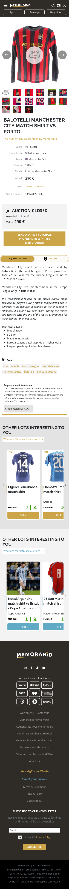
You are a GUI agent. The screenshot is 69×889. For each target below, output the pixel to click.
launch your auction (34, 779)
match (15, 366)
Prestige (34, 12)
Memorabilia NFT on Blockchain (34, 740)
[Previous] (3, 485)
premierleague (50, 366)
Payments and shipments (34, 747)
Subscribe (34, 847)
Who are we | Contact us (34, 713)
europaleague (30, 366)
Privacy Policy (34, 793)
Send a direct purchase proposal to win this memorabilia (34, 238)
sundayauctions (46, 371)
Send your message (18, 409)
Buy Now (55, 12)
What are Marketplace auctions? (22, 551)
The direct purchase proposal (34, 733)
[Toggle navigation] (6, 5)
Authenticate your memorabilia (34, 726)
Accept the (38, 837)
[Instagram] (25, 668)
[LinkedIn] (43, 668)
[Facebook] (31, 668)
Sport (13, 12)
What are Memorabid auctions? (22, 439)
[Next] (65, 485)
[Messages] (59, 5)
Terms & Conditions (34, 787)
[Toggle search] (53, 5)
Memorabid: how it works (34, 719)
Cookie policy (34, 800)
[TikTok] (37, 668)
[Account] (64, 5)
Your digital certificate (34, 771)
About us (34, 761)
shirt (5, 366)
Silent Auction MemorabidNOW (34, 754)
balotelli (29, 371)
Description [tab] (20, 258)
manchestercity (12, 371)
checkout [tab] (53, 258)
